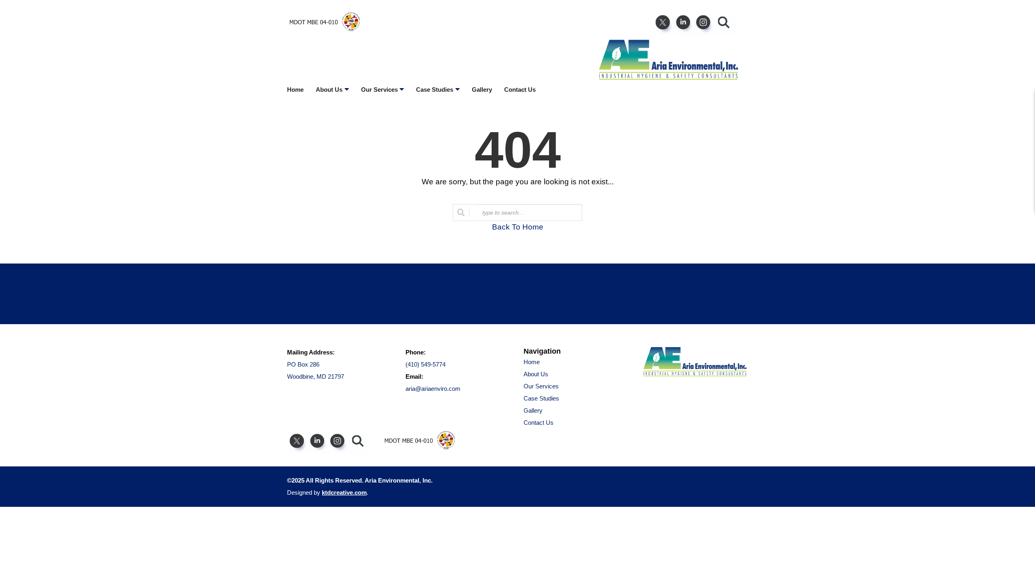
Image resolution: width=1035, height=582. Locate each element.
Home (295, 89)
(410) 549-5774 (426, 364)
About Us (536, 374)
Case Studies (541, 398)
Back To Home (517, 227)
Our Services (541, 386)
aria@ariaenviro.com (433, 388)
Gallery (482, 89)
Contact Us (520, 89)
